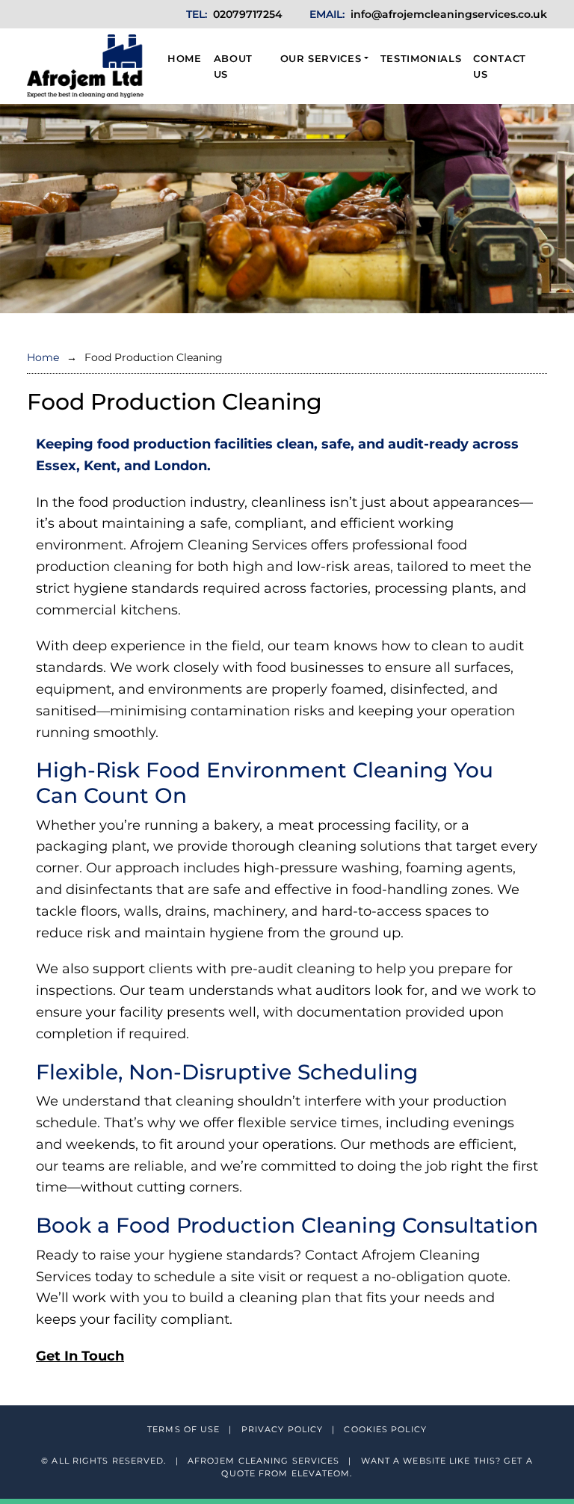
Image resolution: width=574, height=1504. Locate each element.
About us (233, 66)
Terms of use (185, 1429)
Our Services (321, 58)
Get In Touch (80, 1356)
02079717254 (248, 14)
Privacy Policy (284, 1429)
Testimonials (421, 58)
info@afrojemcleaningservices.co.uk (449, 14)
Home (184, 58)
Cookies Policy (385, 1429)
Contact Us (499, 66)
